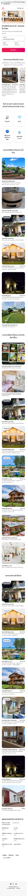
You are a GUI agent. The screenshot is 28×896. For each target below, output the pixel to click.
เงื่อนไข (18, 888)
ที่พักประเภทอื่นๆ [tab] (6, 823)
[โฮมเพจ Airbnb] (3, 8)
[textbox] (7, 45)
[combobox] (13, 39)
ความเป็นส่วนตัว (11, 888)
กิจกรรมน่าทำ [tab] (16, 823)
